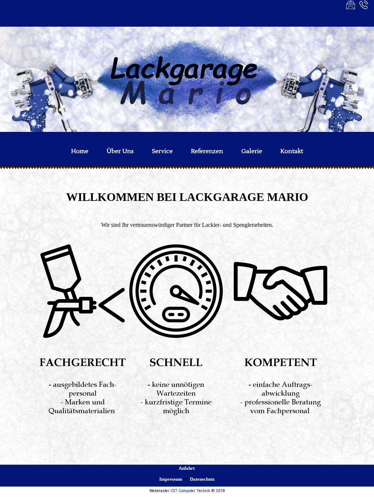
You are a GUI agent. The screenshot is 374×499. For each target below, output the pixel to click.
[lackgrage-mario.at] (187, 79)
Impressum (170, 479)
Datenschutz (202, 479)
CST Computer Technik (190, 490)
